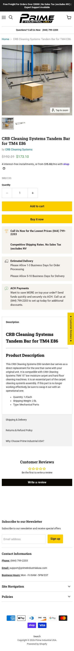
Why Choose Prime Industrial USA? (25, 441)
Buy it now (37, 219)
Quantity (6, 185)
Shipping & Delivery (16, 419)
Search (37, 636)
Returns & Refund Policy (19, 430)
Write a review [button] (37, 482)
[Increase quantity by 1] (33, 193)
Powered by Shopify (37, 644)
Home (5, 39)
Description (12, 322)
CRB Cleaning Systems (19, 149)
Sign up (55, 538)
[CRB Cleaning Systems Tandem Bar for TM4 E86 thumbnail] (7, 123)
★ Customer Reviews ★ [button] (71, 328)
